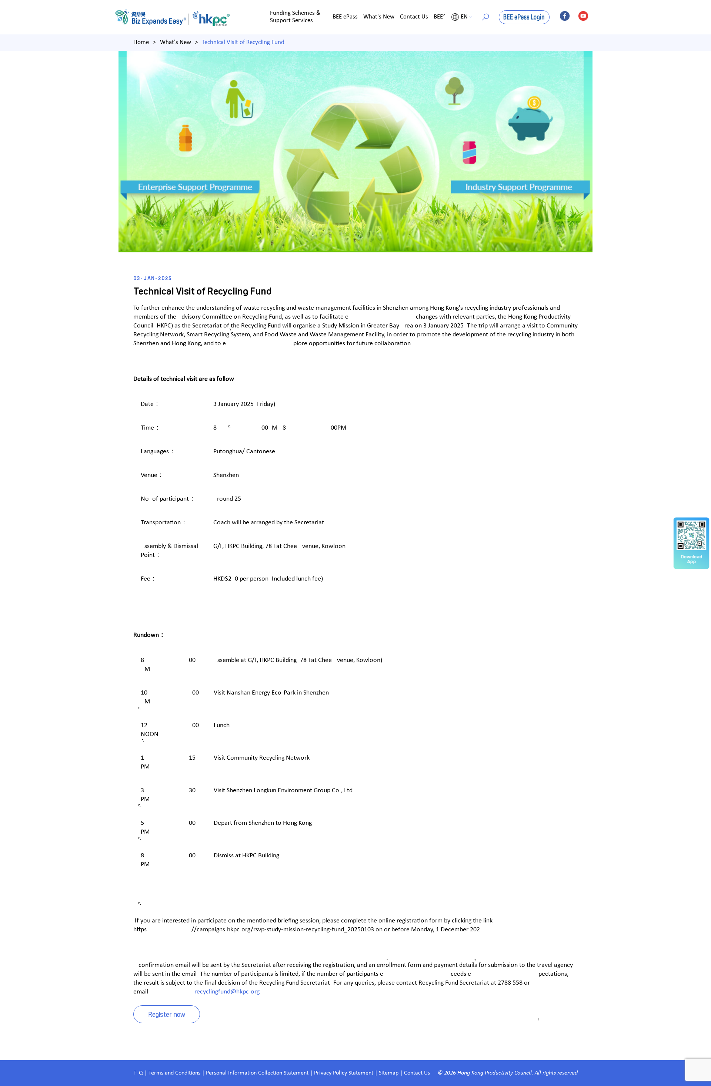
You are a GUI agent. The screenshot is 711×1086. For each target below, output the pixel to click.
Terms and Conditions (175, 1073)
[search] (485, 17)
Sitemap (388, 1073)
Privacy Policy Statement (343, 1073)
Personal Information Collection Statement (257, 1073)
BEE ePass (345, 17)
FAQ (138, 1073)
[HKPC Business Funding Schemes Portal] (154, 17)
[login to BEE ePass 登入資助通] (524, 17)
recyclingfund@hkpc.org (227, 991)
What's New (378, 17)
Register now (166, 1014)
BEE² (439, 17)
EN (464, 17)
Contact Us (414, 17)
